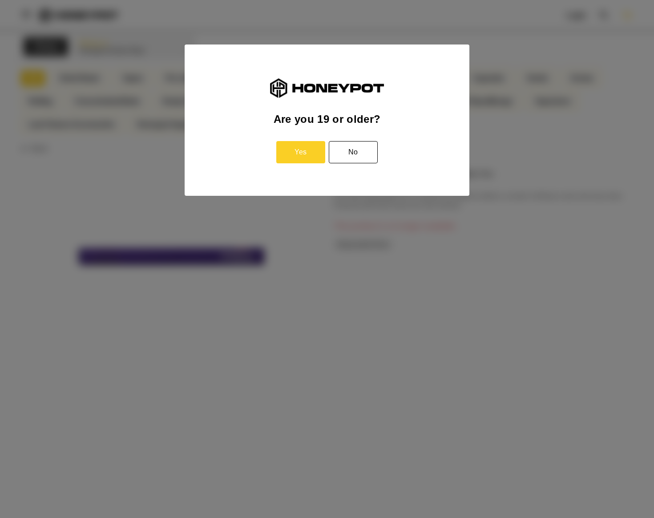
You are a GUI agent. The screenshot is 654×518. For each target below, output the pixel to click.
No (353, 152)
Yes (301, 152)
